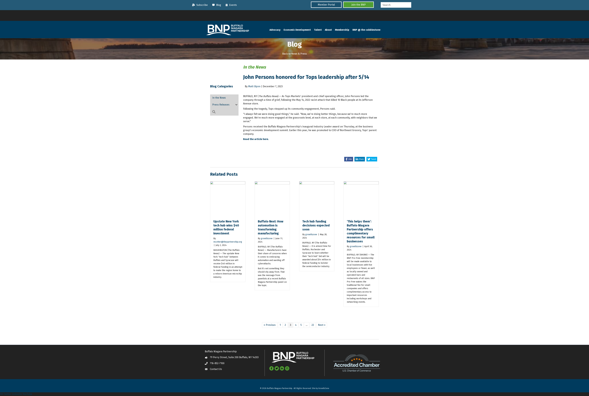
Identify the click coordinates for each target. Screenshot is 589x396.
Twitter (7, 394)
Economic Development (297, 29)
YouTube (27, 394)
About (328, 29)
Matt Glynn (254, 86)
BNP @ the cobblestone (366, 29)
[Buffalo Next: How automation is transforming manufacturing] (272, 198)
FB (1, 394)
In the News (219, 97)
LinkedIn (17, 394)
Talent (318, 29)
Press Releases (220, 104)
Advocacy (274, 29)
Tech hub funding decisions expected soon (316, 225)
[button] (326, 5)
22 (313, 324)
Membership (342, 29)
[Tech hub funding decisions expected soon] (316, 198)
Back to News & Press (294, 53)
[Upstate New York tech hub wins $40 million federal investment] (227, 198)
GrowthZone (323, 388)
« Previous (270, 324)
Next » (321, 324)
